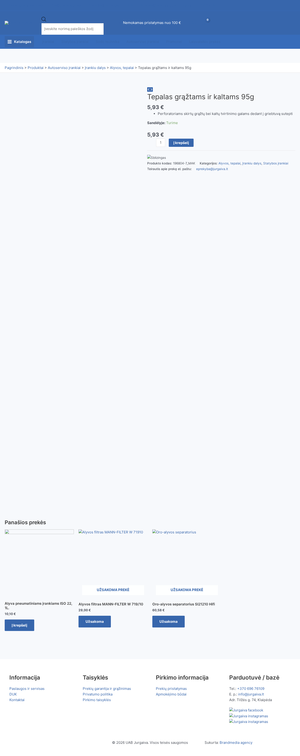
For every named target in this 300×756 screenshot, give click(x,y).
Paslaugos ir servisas (27, 688)
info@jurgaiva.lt (251, 694)
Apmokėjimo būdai (171, 694)
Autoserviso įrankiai (142, 41)
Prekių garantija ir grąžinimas (107, 688)
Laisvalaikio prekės (205, 41)
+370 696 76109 (250, 688)
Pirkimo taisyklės (97, 700)
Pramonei (174, 41)
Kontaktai (17, 700)
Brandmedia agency (236, 742)
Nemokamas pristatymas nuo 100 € (152, 22)
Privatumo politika (97, 694)
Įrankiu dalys (251, 163)
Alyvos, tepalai (229, 163)
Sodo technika (107, 41)
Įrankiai (48, 41)
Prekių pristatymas (171, 688)
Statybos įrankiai (75, 41)
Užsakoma (95, 621)
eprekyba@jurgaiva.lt (212, 169)
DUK (13, 694)
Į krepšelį (181, 143)
